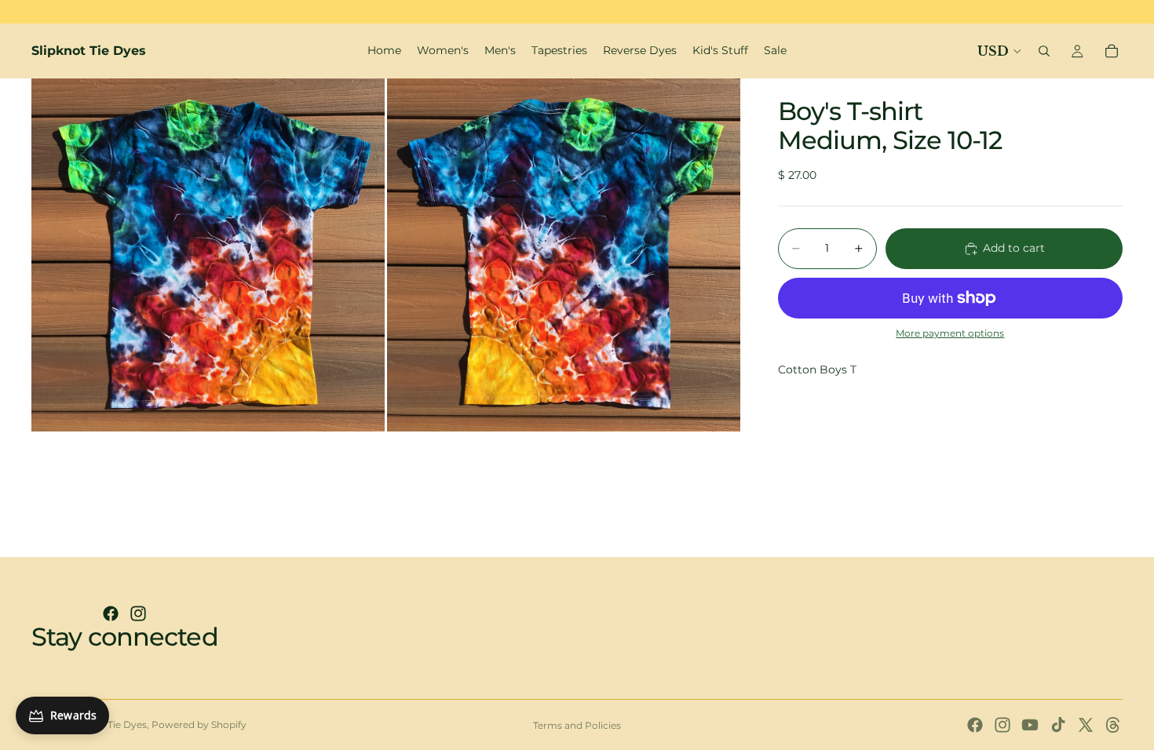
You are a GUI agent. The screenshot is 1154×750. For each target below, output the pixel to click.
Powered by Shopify (199, 724)
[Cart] (1111, 51)
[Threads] (1113, 724)
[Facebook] (110, 613)
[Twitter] (1085, 724)
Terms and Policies (577, 725)
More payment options (950, 333)
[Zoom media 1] (208, 254)
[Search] (1044, 51)
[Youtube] (1030, 724)
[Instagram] (138, 613)
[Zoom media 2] (563, 254)
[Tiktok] (1058, 724)
